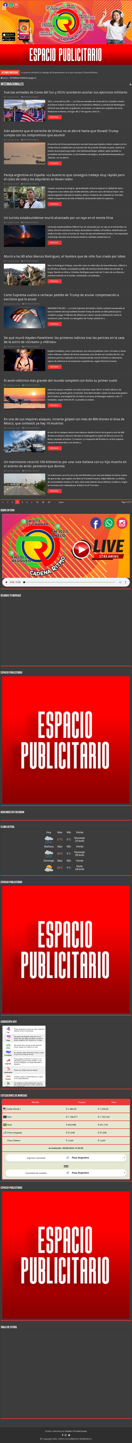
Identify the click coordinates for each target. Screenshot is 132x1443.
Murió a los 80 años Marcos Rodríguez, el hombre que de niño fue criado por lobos (64, 256)
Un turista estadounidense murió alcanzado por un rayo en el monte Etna (58, 218)
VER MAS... (55, 117)
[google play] (69, 1435)
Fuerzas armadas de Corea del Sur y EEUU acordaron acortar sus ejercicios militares (65, 92)
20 (43, 502)
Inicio (5, 78)
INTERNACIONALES (31, 97)
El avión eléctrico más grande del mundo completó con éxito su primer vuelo (60, 380)
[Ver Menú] (4, 8)
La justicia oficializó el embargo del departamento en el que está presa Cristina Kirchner (59, 72)
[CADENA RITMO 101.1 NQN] (66, 22)
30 (49, 502)
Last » (61, 502)
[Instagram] (65, 1435)
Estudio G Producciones (76, 1431)
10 (37, 502)
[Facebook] (63, 1435)
